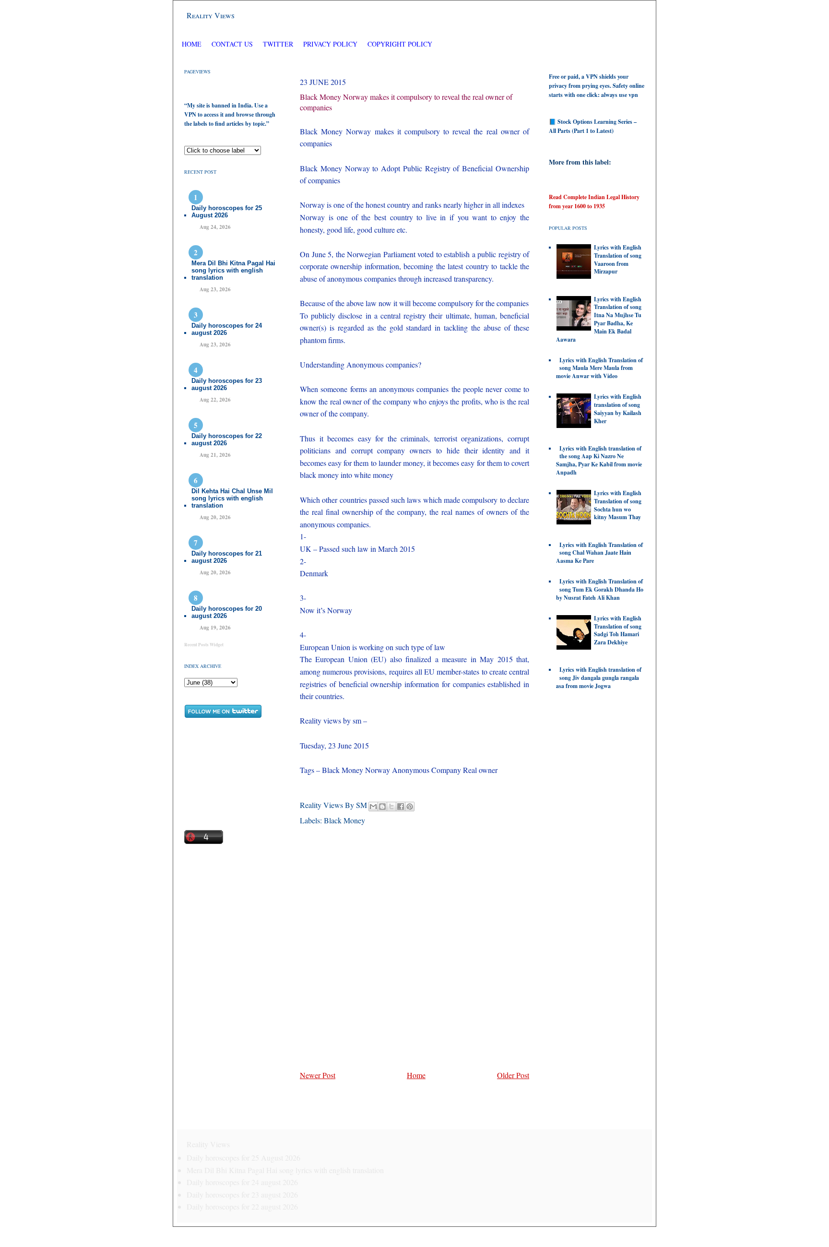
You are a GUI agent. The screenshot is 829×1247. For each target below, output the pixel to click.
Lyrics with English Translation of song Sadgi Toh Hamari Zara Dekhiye (617, 630)
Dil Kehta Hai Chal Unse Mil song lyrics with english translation (232, 498)
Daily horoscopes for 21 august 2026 (226, 557)
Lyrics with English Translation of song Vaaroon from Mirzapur (617, 259)
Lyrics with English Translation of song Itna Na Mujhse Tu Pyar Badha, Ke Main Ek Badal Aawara (598, 319)
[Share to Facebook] (400, 806)
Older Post (513, 1075)
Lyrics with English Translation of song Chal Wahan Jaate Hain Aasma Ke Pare (599, 553)
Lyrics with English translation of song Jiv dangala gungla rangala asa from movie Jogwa (598, 677)
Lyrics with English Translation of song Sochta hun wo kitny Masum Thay (617, 505)
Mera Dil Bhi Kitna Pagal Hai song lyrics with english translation (233, 270)
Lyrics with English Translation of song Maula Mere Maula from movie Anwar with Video (599, 368)
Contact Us (232, 43)
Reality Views (211, 15)
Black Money (344, 820)
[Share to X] (391, 806)
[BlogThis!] (382, 806)
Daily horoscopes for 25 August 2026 (226, 211)
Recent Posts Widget (204, 644)
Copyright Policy (399, 43)
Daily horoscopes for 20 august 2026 (226, 612)
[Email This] (373, 806)
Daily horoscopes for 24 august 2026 (226, 329)
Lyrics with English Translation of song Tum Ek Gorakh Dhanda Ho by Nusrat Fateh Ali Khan (599, 589)
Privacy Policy (330, 43)
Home (191, 43)
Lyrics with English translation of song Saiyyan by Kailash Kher (617, 408)
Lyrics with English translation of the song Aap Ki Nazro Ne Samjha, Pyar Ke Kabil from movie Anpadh (599, 460)
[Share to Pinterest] (409, 806)
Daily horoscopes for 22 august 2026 (226, 439)
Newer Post (317, 1075)
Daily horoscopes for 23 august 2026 (226, 384)
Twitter (279, 43)
